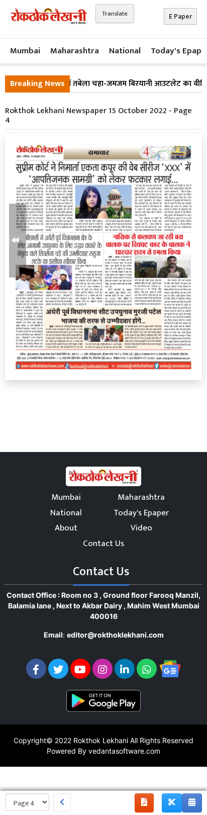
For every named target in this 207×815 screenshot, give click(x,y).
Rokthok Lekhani (100, 740)
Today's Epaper (141, 513)
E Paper (180, 16)
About (66, 528)
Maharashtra (74, 51)
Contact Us (103, 543)
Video (141, 528)
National (125, 51)
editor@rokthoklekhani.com (115, 634)
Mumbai (25, 51)
